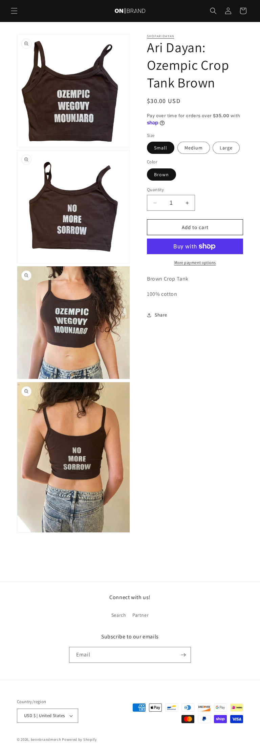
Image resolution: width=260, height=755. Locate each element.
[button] (14, 10)
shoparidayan (160, 36)
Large (226, 148)
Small (160, 148)
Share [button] (161, 315)
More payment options (195, 262)
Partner (140, 615)
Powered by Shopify (79, 739)
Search (118, 615)
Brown (161, 174)
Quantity (155, 189)
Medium (194, 148)
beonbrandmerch (46, 739)
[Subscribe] (183, 655)
